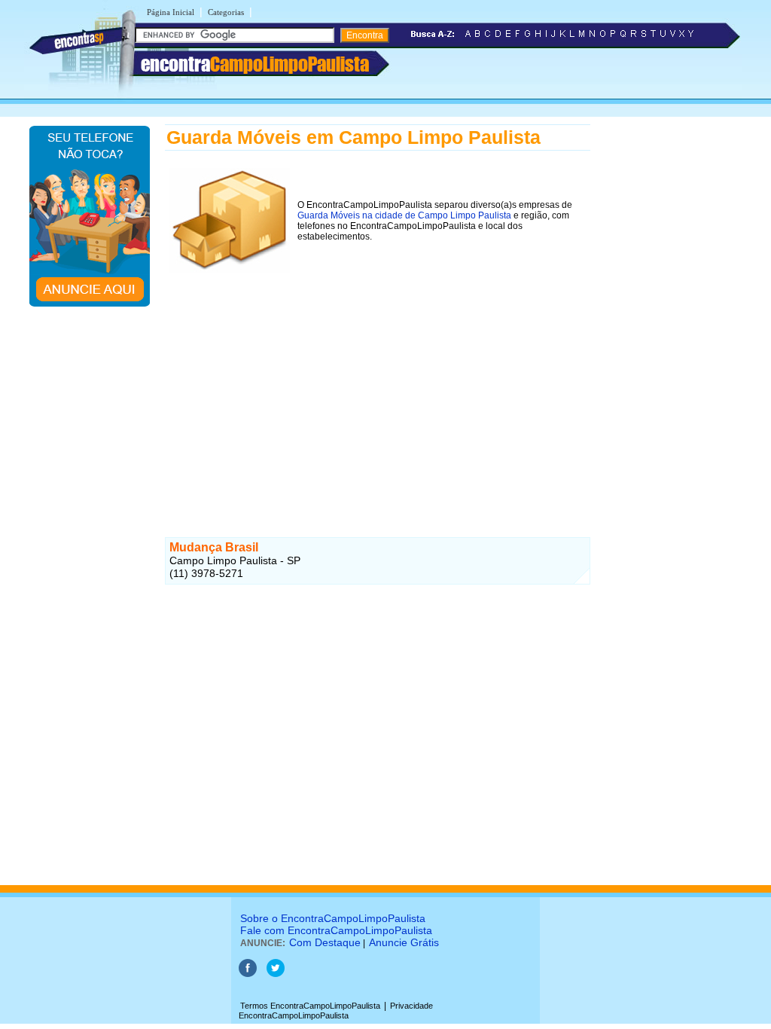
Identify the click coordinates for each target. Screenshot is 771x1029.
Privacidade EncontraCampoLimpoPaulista (336, 1010)
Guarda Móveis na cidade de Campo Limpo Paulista (404, 215)
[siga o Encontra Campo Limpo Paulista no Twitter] (276, 974)
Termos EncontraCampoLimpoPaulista (310, 1005)
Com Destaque (325, 942)
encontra (255, 64)
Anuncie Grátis (404, 942)
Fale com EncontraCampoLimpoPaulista (336, 930)
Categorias (226, 12)
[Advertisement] (377, 383)
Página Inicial (170, 12)
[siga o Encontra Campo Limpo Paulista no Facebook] (248, 974)
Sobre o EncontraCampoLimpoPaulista (332, 918)
